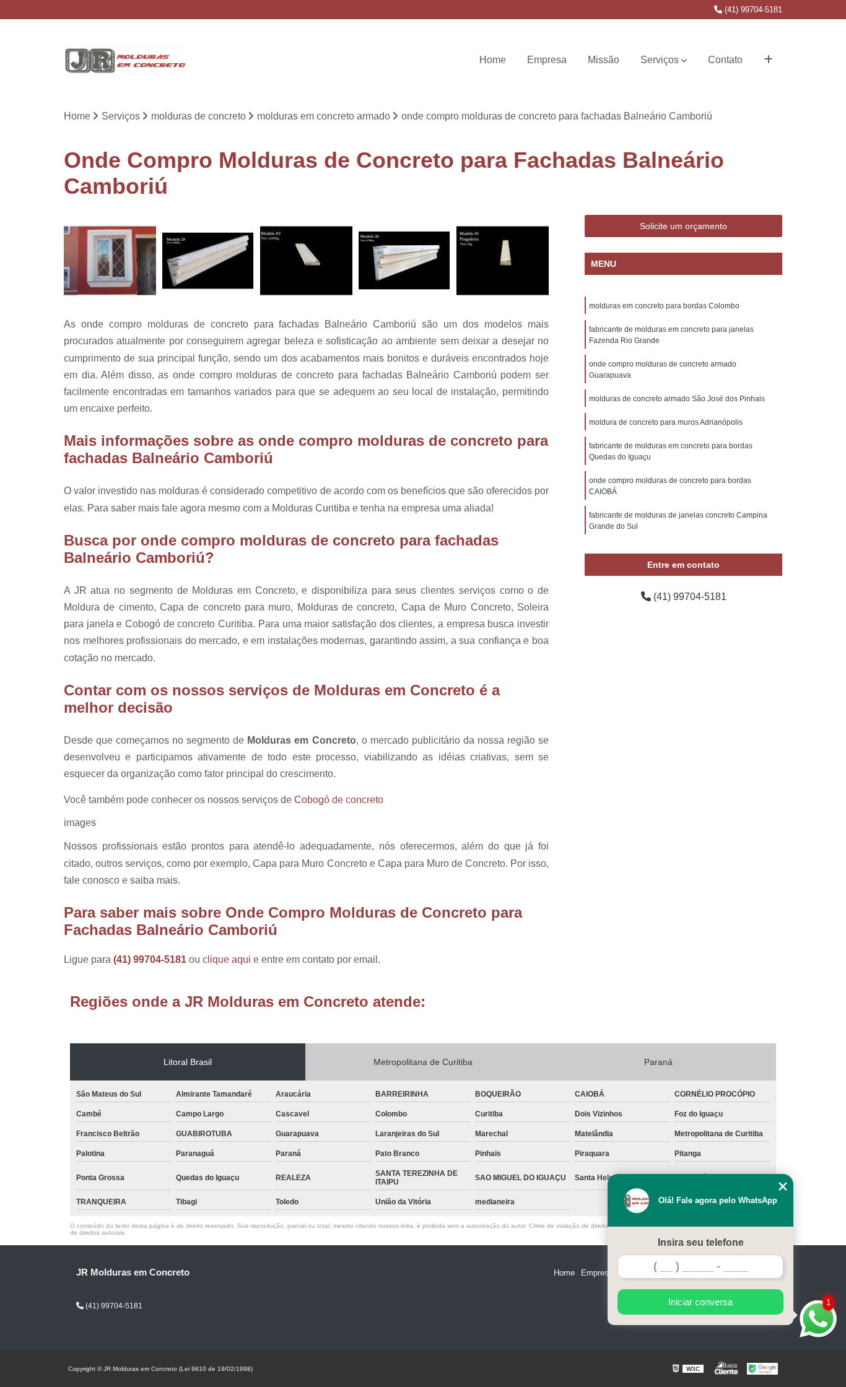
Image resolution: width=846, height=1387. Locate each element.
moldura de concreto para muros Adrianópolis (666, 422)
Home (492, 59)
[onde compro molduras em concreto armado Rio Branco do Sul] (306, 261)
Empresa (547, 59)
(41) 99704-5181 (752, 9)
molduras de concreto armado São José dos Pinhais (677, 398)
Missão (603, 59)
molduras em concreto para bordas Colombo (664, 306)
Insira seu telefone (701, 1242)
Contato (725, 59)
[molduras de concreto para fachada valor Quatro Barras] (208, 261)
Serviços (659, 59)
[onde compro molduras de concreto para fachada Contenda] (405, 261)
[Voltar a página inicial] (126, 60)
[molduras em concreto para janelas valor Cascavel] (110, 261)
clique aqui (227, 959)
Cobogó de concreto (338, 799)
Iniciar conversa (700, 1302)
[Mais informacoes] (768, 60)
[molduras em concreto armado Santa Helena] (502, 261)
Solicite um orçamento (683, 226)
